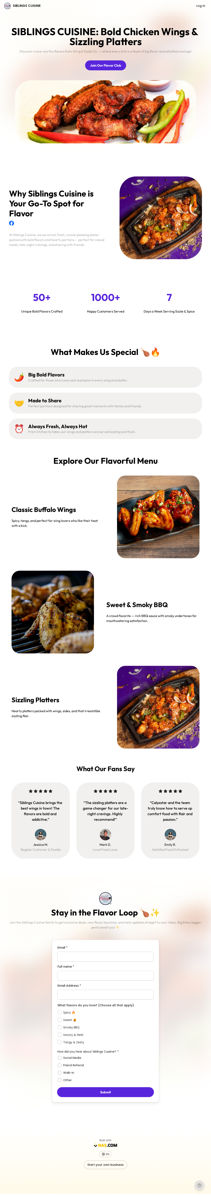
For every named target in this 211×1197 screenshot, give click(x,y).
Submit (105, 1092)
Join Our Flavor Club (105, 65)
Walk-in (68, 1073)
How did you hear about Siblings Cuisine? (88, 1052)
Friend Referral (73, 1065)
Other (67, 1080)
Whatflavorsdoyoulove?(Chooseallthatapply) (95, 1005)
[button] (105, 1154)
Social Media (72, 1058)
